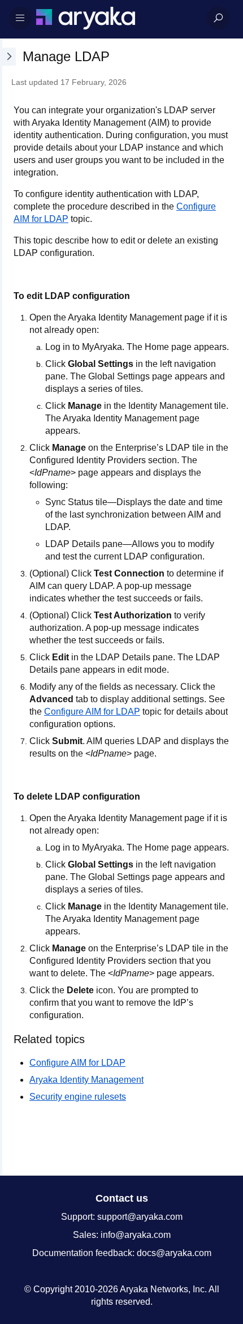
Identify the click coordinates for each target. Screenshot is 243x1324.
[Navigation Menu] (20, 18)
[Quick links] (117, 18)
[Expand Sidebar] (8, 607)
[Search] (218, 18)
